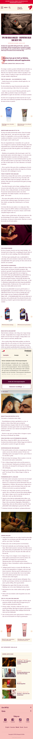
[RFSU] (28, 7)
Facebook (13, 721)
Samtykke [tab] (6, 355)
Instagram (5, 721)
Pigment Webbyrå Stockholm (16, 737)
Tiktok (20, 721)
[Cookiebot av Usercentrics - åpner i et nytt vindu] (24, 351)
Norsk (17, 727)
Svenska (12, 727)
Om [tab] (27, 355)
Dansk (21, 727)
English (7, 727)
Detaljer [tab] (16, 355)
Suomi (26, 727)
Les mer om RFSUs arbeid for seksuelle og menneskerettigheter (16, 2)
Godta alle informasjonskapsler (16, 381)
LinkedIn (28, 721)
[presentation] (1, 116)
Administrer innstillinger (15, 386)
